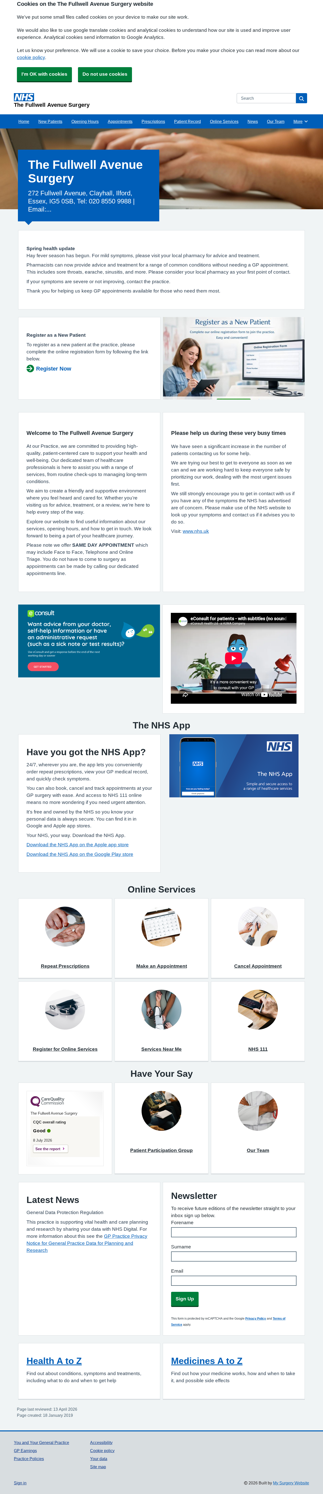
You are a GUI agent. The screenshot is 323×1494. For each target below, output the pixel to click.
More (300, 121)
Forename (182, 1222)
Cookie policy (102, 1451)
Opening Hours (85, 121)
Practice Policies (29, 1459)
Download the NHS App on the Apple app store (77, 844)
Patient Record (187, 121)
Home (23, 121)
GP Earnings (25, 1451)
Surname (181, 1246)
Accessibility (101, 1442)
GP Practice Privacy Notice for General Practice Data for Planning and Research (86, 1243)
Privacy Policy (255, 1318)
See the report (47, 1149)
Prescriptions (153, 121)
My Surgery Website (291, 1483)
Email (177, 1271)
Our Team (275, 121)
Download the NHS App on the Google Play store (79, 854)
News (253, 121)
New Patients (50, 121)
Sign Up (185, 1298)
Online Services (224, 121)
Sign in (20, 1483)
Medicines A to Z (207, 1360)
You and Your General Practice (41, 1442)
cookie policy (31, 57)
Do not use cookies (105, 74)
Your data (98, 1459)
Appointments (120, 121)
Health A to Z (54, 1360)
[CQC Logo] (47, 1106)
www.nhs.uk (196, 531)
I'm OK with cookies (44, 74)
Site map (98, 1467)
